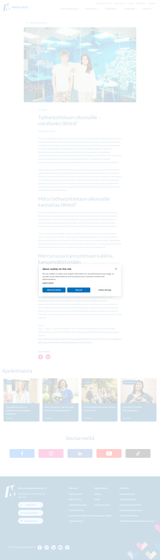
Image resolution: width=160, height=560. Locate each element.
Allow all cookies (54, 290)
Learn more (48, 282)
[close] (116, 269)
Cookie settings (104, 290)
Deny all (78, 290)
